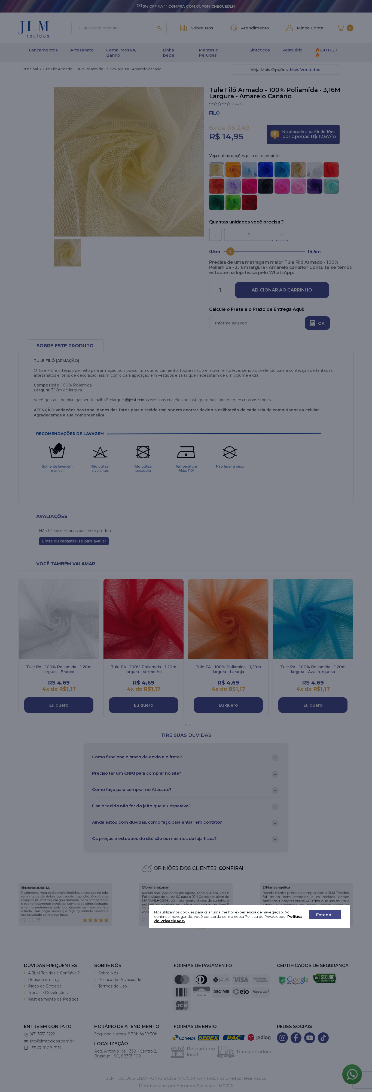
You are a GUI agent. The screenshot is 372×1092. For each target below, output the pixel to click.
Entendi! (325, 914)
